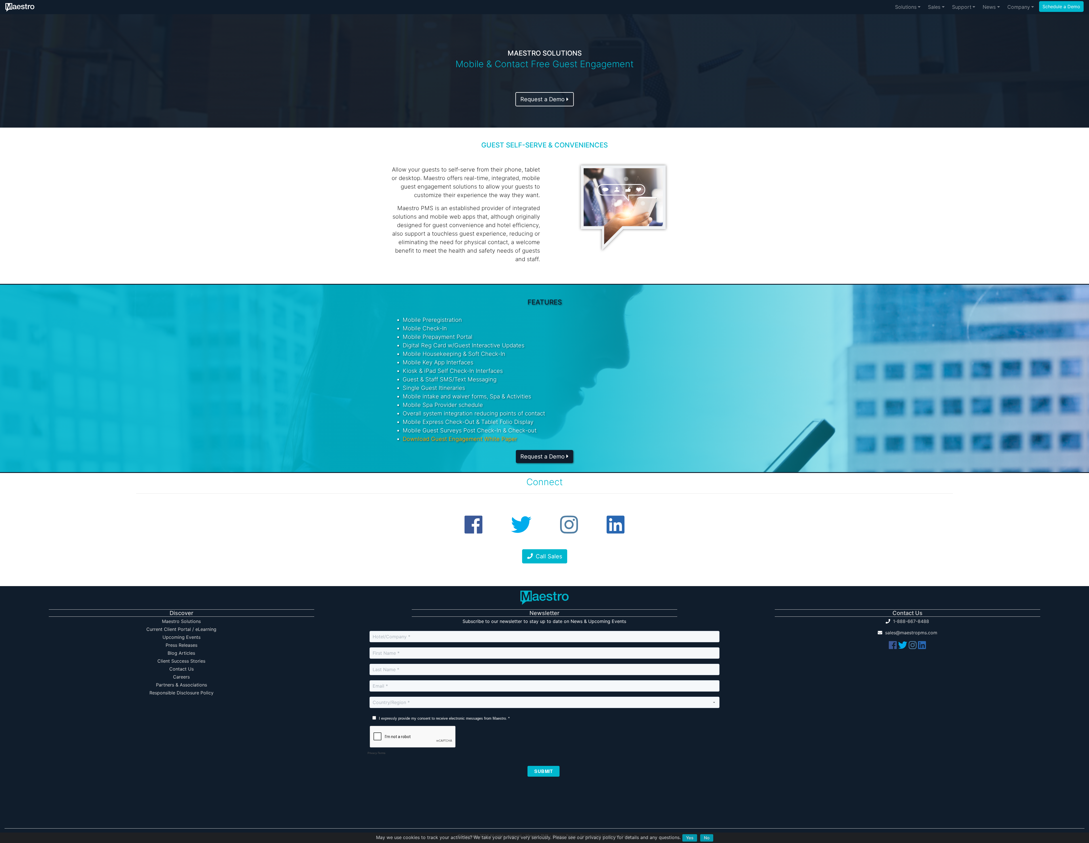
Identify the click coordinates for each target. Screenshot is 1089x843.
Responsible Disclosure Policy (181, 693)
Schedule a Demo (1061, 6)
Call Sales (549, 556)
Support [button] (961, 7)
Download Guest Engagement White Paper (460, 439)
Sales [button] (934, 7)
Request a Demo (543, 99)
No (707, 837)
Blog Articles (181, 653)
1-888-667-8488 (911, 621)
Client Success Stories (181, 661)
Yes (689, 837)
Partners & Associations (181, 685)
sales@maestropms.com (911, 632)
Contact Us (181, 669)
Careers (181, 677)
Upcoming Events (181, 637)
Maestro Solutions (181, 621)
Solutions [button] (906, 7)
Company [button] (1018, 7)
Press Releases (181, 645)
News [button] (989, 7)
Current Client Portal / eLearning (181, 629)
